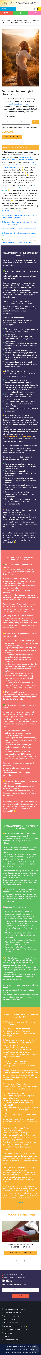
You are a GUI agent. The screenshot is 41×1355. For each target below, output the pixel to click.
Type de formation (9, 116)
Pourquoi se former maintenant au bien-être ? (20, 229)
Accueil (4, 20)
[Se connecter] (20, 13)
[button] (4, 9)
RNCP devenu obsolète (13, 211)
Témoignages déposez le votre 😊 (15, 1326)
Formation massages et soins (14, 1309)
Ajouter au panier (11, 137)
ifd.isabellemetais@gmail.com (15, 1277)
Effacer (35, 122)
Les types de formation (12, 1316)
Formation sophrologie (12, 1313)
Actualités (8, 1333)
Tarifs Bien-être (9, 1319)
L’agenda (7, 1336)
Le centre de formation (12, 1340)
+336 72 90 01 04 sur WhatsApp (17, 1275)
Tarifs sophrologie (11, 1323)
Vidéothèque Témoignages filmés (15, 1330)
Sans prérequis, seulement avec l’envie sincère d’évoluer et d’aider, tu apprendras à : (20, 165)
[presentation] (16, 1261)
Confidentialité (16, 1353)
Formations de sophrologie (17, 20)
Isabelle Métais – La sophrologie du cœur (17, 242)
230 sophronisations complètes (17, 436)
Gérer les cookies (28, 1353)
